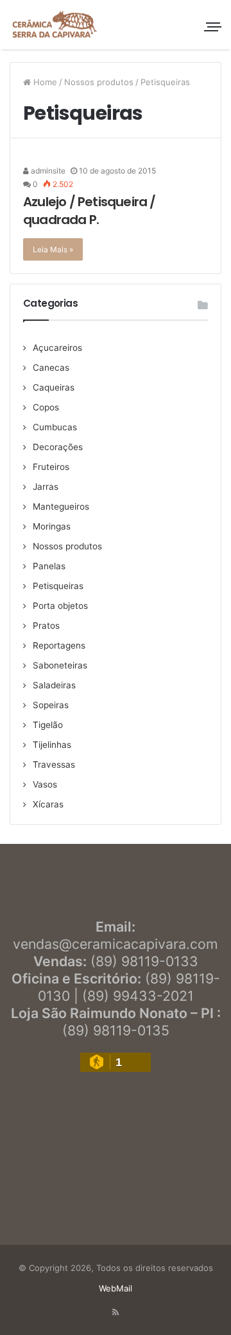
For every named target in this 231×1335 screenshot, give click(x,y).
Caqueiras (53, 387)
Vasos (45, 784)
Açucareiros (57, 348)
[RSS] (115, 1312)
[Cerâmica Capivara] (54, 25)
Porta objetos (60, 606)
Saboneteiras (60, 665)
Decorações (58, 447)
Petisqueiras (58, 586)
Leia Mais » (53, 249)
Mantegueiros (61, 506)
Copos (46, 407)
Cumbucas (55, 427)
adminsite (47, 170)
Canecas (51, 367)
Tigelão (48, 725)
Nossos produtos (98, 82)
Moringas (52, 526)
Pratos (46, 625)
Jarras (45, 486)
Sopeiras (51, 705)
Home (44, 82)
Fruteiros (51, 467)
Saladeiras (54, 685)
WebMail (115, 1288)
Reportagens (59, 645)
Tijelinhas (52, 745)
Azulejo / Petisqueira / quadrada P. (89, 211)
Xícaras (48, 804)
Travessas (54, 764)
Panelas (49, 566)
